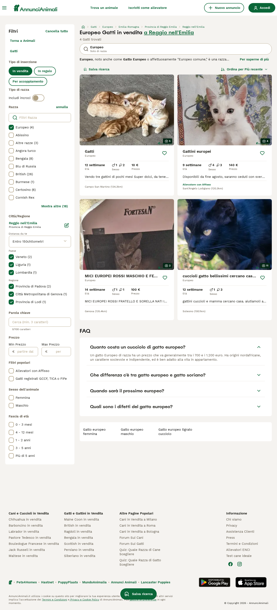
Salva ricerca (99, 69)
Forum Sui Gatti (131, 544)
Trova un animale (104, 8)
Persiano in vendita (79, 550)
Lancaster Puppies (155, 582)
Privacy (231, 525)
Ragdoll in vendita (78, 532)
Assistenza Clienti (240, 532)
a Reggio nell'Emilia (169, 32)
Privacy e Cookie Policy (84, 599)
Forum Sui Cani (131, 538)
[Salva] (164, 153)
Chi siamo (234, 519)
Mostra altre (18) (54, 206)
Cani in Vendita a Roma (137, 525)
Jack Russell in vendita (27, 550)
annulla (62, 107)
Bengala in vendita (78, 538)
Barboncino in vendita (26, 525)
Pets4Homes (26, 582)
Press (230, 538)
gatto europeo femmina (94, 432)
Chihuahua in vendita (25, 519)
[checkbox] (11, 127)
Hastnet (47, 582)
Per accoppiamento (28, 81)
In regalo (45, 71)
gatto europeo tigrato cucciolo (175, 432)
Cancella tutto (56, 31)
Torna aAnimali (22, 41)
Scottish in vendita (78, 544)
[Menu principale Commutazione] (4, 7)
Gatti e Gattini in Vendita (83, 513)
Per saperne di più (254, 59)
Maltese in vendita (23, 556)
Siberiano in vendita (79, 556)
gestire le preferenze (142, 599)
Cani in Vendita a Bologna (139, 532)
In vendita (20, 71)
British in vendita (77, 525)
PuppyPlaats (68, 582)
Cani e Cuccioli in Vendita (29, 513)
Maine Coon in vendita (81, 519)
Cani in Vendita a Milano (138, 519)
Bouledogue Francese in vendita (34, 544)
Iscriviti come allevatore (147, 8)
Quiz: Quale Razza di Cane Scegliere (139, 552)
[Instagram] (239, 564)
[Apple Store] (251, 582)
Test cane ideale (239, 556)
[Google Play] (214, 582)
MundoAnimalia (94, 582)
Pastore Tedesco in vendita (30, 538)
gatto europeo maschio (132, 432)
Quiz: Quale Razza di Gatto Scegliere (140, 562)
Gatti (14, 51)
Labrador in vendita (24, 532)
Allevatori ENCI (238, 550)
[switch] (38, 97)
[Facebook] (230, 564)
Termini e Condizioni (242, 544)
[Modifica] (66, 225)
